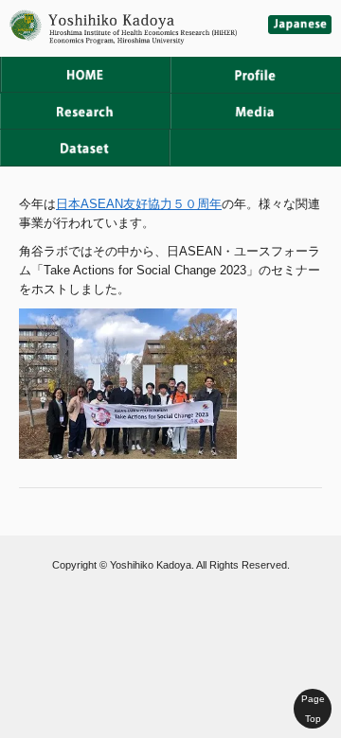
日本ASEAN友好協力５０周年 (139, 204)
